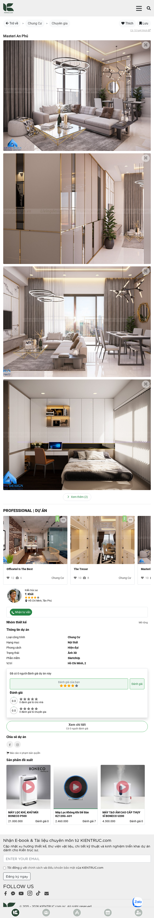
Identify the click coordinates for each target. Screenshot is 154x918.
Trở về (13, 23)
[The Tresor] (102, 540)
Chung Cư (35, 23)
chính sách (35, 867)
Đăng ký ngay (17, 876)
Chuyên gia (60, 23)
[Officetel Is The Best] (35, 540)
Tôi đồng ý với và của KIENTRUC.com (55, 867)
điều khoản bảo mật (61, 867)
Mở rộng (143, 622)
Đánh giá (137, 683)
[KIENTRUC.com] (8, 8)
